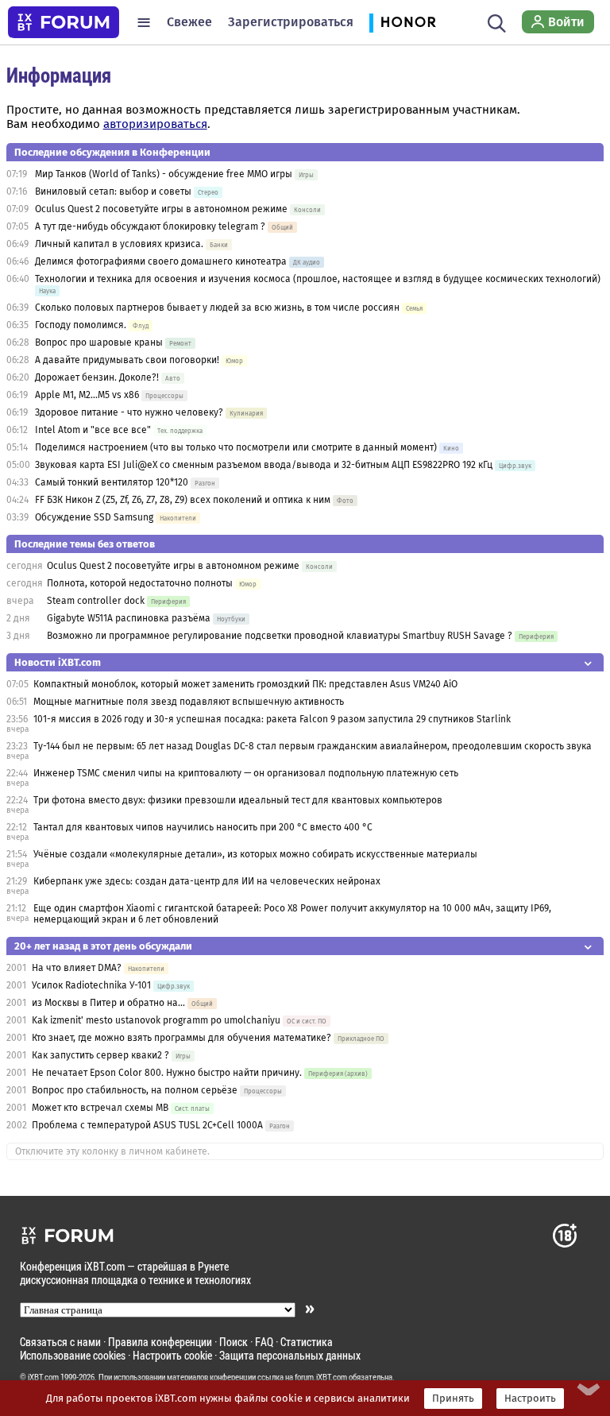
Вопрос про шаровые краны (99, 342)
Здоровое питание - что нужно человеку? (129, 412)
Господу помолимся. (80, 325)
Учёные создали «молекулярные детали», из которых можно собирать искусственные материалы (255, 854)
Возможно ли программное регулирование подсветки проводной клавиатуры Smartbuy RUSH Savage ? (279, 635)
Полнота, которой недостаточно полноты (140, 583)
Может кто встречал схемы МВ (100, 1107)
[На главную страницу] (63, 22)
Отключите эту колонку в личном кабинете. (112, 1151)
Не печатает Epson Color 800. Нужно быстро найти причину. (167, 1072)
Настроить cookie (172, 1355)
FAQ (264, 1341)
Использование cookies (72, 1355)
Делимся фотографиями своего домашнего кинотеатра (161, 261)
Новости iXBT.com (57, 662)
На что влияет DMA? (77, 967)
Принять (453, 1398)
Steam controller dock (96, 600)
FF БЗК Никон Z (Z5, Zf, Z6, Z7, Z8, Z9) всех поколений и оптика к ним (182, 499)
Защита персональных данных (290, 1355)
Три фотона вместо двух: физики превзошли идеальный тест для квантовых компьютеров (237, 800)
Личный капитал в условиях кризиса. (119, 244)
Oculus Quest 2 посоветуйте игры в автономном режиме (161, 209)
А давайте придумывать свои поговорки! (127, 360)
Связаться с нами (60, 1341)
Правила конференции (160, 1341)
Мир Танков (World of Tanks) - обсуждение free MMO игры (163, 174)
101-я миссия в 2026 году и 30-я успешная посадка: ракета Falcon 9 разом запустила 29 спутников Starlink (272, 719)
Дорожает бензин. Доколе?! (97, 377)
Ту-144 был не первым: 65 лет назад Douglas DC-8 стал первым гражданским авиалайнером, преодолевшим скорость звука (312, 746)
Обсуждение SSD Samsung (94, 517)
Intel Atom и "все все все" (93, 429)
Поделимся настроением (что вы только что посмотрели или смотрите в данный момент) (236, 447)
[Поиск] (497, 22)
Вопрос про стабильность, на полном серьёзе (136, 1090)
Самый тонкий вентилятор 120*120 (111, 482)
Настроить (530, 1398)
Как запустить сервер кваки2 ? (100, 1055)
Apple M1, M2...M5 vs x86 (87, 394)
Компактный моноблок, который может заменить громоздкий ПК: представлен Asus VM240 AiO (245, 684)
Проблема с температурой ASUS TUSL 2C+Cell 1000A (147, 1125)
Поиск (233, 1341)
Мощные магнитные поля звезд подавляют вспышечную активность (188, 701)
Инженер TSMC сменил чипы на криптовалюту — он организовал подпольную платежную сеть (245, 773)
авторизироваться (155, 124)
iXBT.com (43, 1377)
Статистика (306, 1341)
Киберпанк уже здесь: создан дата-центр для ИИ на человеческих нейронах (206, 881)
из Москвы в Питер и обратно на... (108, 1002)
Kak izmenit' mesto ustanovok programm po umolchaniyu (156, 1020)
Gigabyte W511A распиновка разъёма (128, 618)
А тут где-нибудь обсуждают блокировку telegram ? (151, 226)
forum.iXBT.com (321, 1377)
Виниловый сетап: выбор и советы (113, 191)
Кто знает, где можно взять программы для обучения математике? (181, 1037)
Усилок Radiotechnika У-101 (91, 985)
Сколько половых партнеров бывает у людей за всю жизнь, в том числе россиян (217, 307)
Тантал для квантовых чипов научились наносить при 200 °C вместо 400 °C (203, 827)
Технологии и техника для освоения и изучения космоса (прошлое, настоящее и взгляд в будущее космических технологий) (317, 278)
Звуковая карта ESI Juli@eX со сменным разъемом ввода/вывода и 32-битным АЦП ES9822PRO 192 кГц (263, 464)
